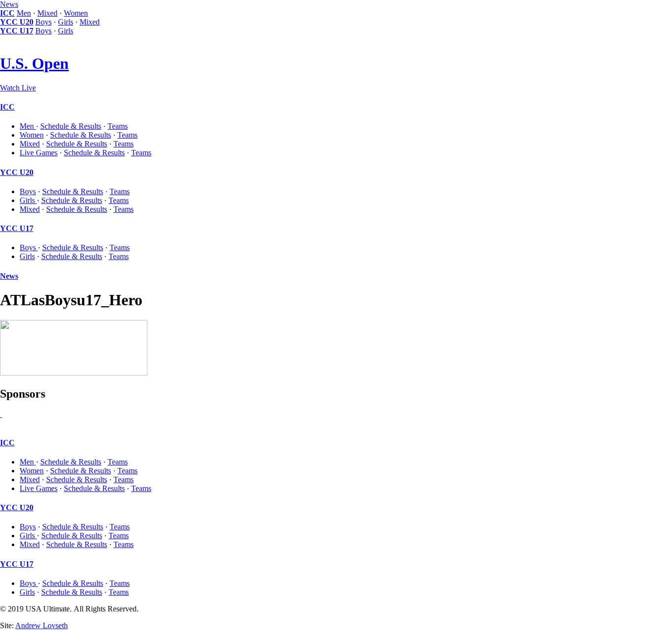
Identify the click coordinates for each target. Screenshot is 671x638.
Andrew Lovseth (41, 625)
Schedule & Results (70, 126)
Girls (65, 22)
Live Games (38, 152)
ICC (7, 13)
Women (76, 13)
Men (24, 13)
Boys (43, 22)
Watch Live (18, 88)
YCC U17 (16, 31)
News (9, 4)
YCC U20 (16, 22)
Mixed (47, 13)
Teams (118, 126)
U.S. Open (34, 63)
